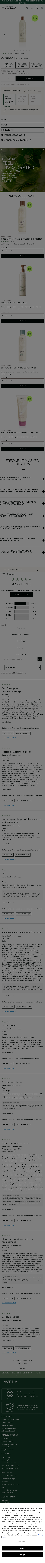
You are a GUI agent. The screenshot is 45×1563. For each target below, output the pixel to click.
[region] (22, 1531)
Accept (22, 1554)
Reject (22, 1548)
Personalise (22, 1542)
